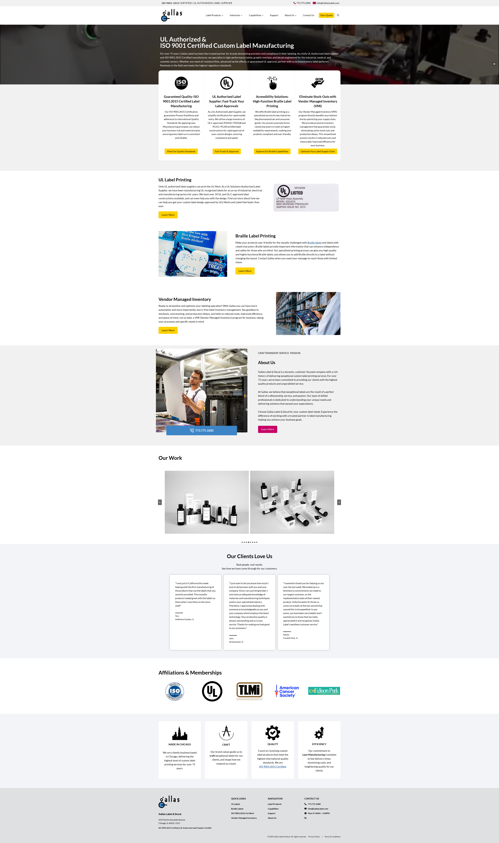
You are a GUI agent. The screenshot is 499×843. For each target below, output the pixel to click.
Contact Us (308, 15)
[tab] (242, 542)
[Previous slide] (160, 502)
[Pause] (494, 64)
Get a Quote (326, 15)
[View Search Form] (338, 15)
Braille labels (314, 242)
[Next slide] (339, 502)
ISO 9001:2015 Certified (272, 766)
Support (274, 15)
